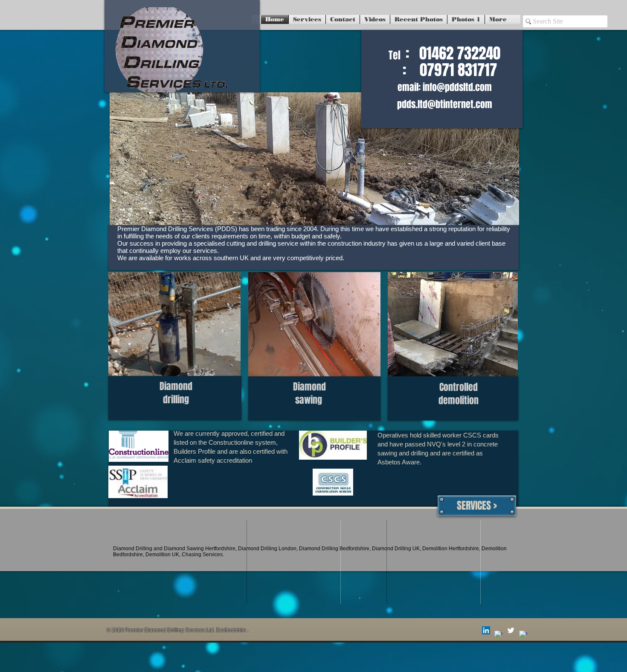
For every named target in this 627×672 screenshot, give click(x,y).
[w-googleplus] (523, 635)
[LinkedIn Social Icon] (486, 630)
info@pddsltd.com (457, 87)
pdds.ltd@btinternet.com (444, 104)
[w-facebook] (498, 635)
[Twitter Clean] (511, 630)
